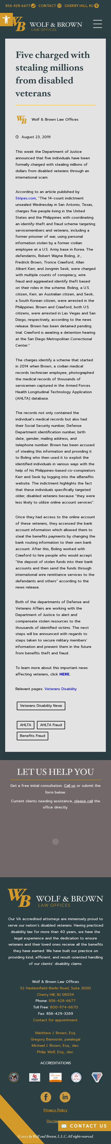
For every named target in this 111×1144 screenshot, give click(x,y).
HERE (64, 674)
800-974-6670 (64, 1007)
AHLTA (25, 725)
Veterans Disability (60, 689)
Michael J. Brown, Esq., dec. (56, 1045)
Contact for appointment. (55, 1020)
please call (83, 801)
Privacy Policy (55, 1110)
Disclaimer (55, 1121)
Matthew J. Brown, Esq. (55, 1033)
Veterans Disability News (41, 705)
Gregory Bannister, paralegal (55, 1039)
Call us (69, 785)
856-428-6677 (17, 6)
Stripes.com (25, 198)
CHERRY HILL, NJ (79, 6)
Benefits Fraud (32, 735)
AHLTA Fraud (51, 725)
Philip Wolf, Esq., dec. (55, 1052)
